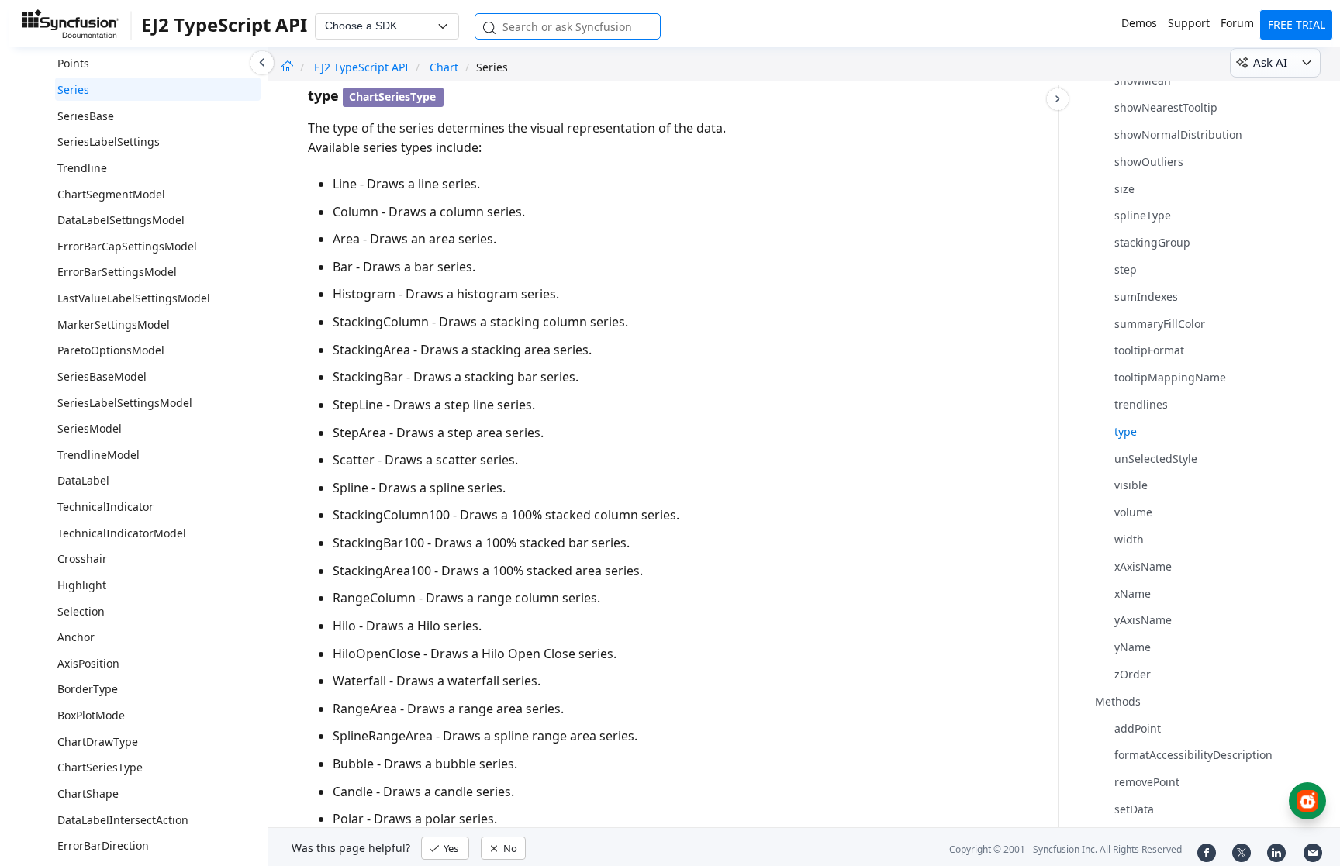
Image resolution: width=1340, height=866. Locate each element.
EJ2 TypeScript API (363, 67)
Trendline (82, 167)
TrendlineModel (98, 454)
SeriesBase (85, 116)
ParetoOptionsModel (110, 350)
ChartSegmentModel (111, 194)
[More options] (1306, 63)
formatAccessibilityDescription (1193, 754)
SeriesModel (89, 428)
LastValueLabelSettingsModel (133, 298)
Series (73, 89)
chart (444, 67)
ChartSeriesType (100, 767)
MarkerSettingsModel (113, 324)
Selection (81, 611)
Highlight (81, 585)
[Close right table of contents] (1058, 99)
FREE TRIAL (1296, 24)
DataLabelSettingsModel (121, 219)
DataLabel (83, 480)
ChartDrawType (97, 741)
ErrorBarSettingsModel (117, 271)
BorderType (87, 688)
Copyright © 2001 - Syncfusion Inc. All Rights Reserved (1065, 849)
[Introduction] (287, 67)
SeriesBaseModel (102, 376)
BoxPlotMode (91, 715)
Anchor (76, 637)
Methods (1118, 701)
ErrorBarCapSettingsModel (127, 246)
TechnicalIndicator (105, 506)
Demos (1139, 23)
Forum (1237, 23)
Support (1189, 23)
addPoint (1137, 728)
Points (73, 63)
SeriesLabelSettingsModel (124, 402)
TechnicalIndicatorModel (121, 533)
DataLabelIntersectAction (122, 820)
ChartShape (88, 793)
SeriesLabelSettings (108, 141)
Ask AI (1270, 62)
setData (1134, 809)
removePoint (1146, 782)
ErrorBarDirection (103, 845)
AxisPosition (88, 663)
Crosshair (82, 558)
